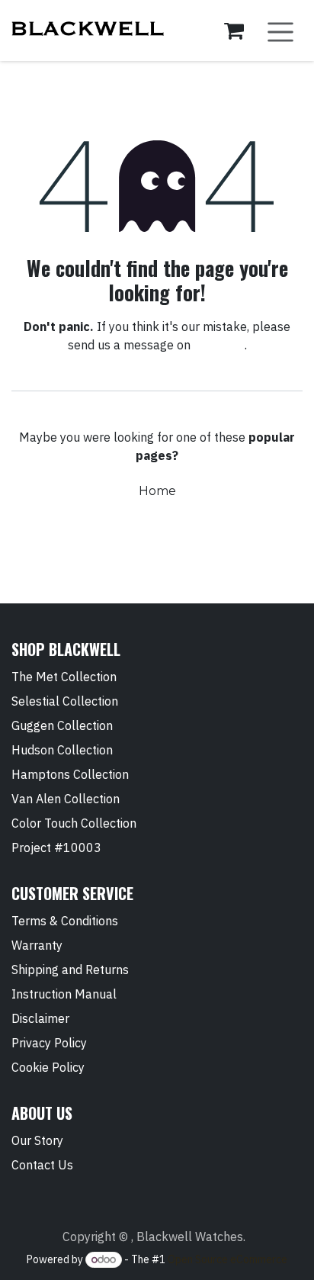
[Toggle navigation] (280, 30)
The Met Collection (64, 676)
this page (219, 344)
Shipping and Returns (70, 969)
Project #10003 (56, 847)
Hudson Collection (62, 749)
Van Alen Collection (65, 798)
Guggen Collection (62, 725)
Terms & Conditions (64, 920)
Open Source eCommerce (227, 1259)
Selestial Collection (64, 701)
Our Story (37, 1140)
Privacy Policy (49, 1042)
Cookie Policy (48, 1067)
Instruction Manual (64, 994)
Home (157, 491)
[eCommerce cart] (234, 30)
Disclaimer (40, 1018)
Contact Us (42, 1164)
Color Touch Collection (73, 823)
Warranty (36, 945)
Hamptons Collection (70, 774)
